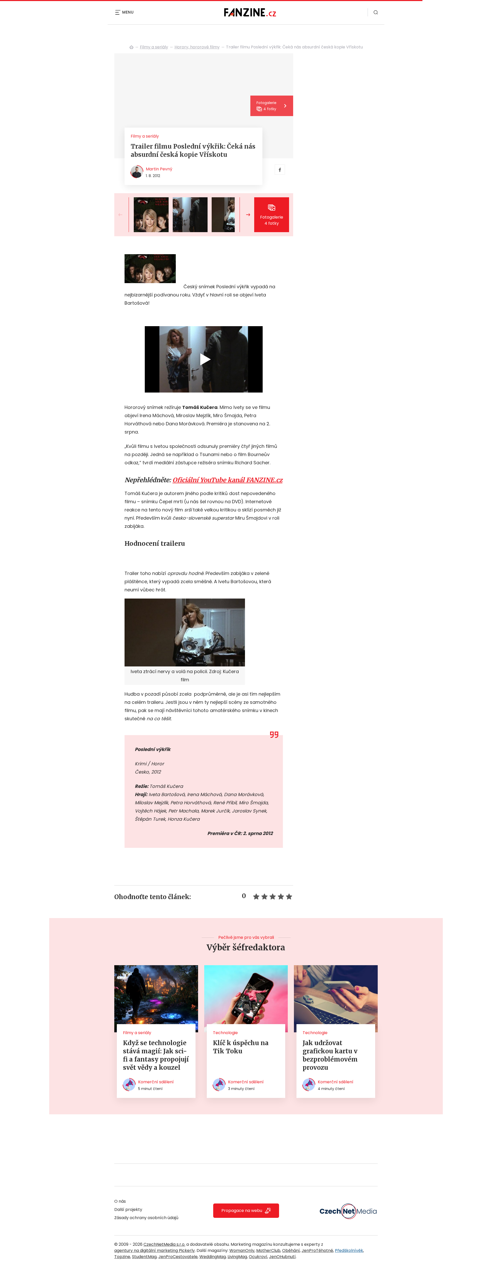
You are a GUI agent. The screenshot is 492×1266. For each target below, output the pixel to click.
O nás (120, 1201)
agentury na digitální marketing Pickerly (154, 1250)
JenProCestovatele (178, 1257)
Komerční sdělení (156, 1082)
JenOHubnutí (282, 1257)
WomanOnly (241, 1250)
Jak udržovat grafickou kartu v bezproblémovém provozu (330, 1055)
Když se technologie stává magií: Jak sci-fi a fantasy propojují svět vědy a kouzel (156, 1055)
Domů (131, 47)
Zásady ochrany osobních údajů (146, 1218)
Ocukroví (258, 1257)
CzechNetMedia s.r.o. (164, 1244)
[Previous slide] (124, 214)
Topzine (122, 1257)
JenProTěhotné (317, 1250)
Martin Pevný (159, 169)
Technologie (225, 1033)
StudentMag (144, 1257)
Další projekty (128, 1209)
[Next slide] (244, 214)
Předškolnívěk (349, 1250)
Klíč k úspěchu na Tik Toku (241, 1047)
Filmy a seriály (154, 47)
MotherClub (268, 1250)
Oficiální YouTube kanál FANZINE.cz (227, 480)
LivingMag (237, 1257)
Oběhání (291, 1250)
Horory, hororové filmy (197, 47)
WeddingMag (212, 1257)
